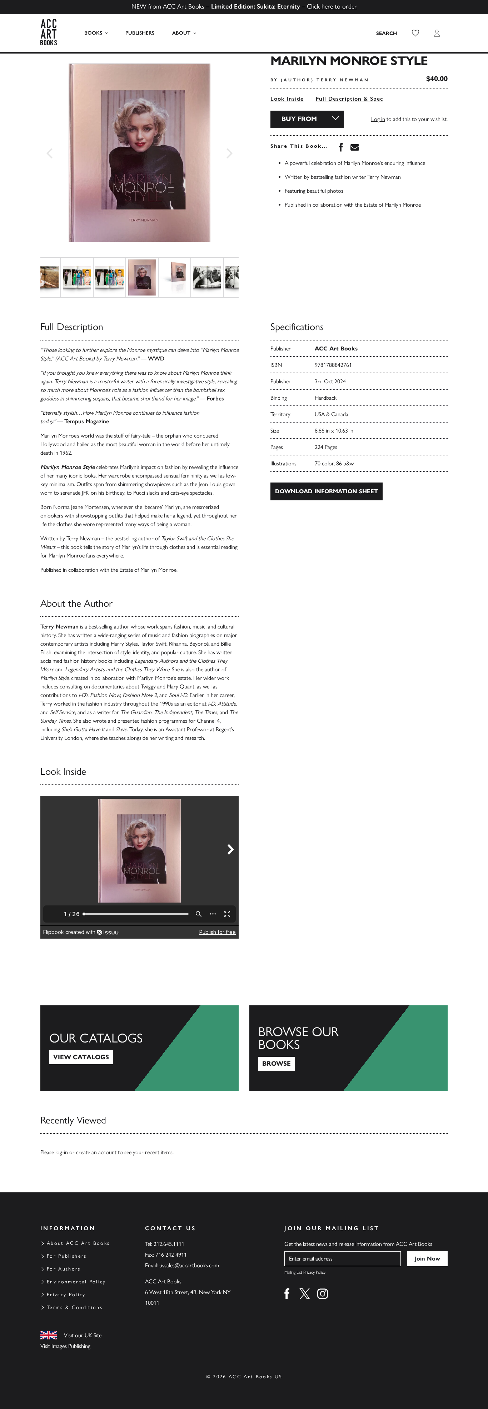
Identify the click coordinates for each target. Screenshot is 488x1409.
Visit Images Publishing (65, 1346)
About (181, 33)
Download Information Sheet (326, 491)
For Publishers (67, 1256)
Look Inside (287, 98)
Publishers (139, 33)
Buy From (299, 119)
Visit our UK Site (82, 1335)
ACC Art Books (336, 348)
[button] (415, 33)
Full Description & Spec (349, 98)
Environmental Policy (76, 1282)
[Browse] (348, 1048)
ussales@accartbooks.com (189, 1265)
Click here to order (332, 6)
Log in (378, 119)
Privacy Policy (66, 1295)
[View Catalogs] (139, 1048)
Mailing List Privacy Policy (304, 1272)
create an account (96, 1152)
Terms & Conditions (75, 1307)
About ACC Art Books (78, 1243)
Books (93, 33)
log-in (61, 1152)
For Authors (64, 1269)
